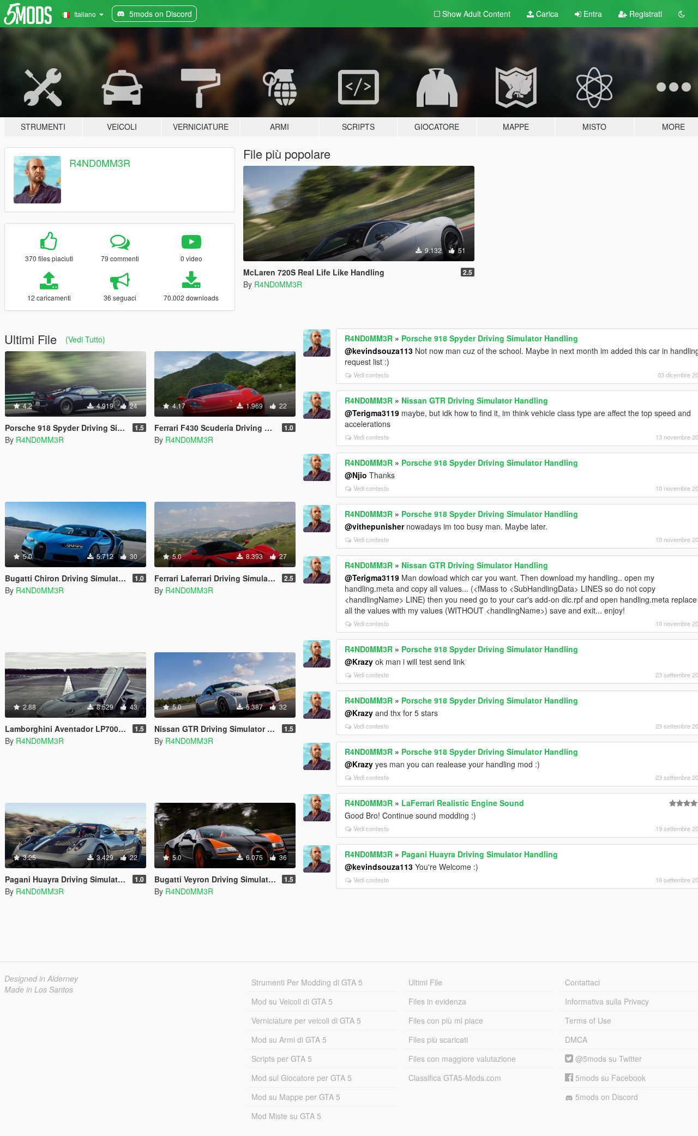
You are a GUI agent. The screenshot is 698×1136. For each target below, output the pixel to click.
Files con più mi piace (445, 1020)
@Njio (356, 475)
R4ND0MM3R (99, 162)
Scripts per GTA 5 (281, 1058)
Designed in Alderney (41, 978)
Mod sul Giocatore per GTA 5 (301, 1077)
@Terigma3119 (372, 412)
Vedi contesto (371, 374)
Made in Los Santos (38, 989)
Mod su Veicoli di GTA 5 (292, 1001)
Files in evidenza (437, 1001)
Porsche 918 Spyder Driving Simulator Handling (489, 338)
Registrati (644, 13)
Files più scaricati (438, 1039)
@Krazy (359, 661)
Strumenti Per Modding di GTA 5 (307, 982)
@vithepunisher (374, 526)
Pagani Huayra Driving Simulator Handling (479, 854)
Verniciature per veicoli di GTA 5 (306, 1020)
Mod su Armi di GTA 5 (289, 1039)
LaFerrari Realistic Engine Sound (462, 802)
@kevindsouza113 (379, 350)
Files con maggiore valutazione (462, 1058)
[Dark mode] (681, 13)
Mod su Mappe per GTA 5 (295, 1096)
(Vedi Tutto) (85, 339)
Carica (546, 13)
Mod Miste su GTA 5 (286, 1115)
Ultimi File (425, 982)
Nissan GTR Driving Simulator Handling (474, 400)
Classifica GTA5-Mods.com (454, 1077)
